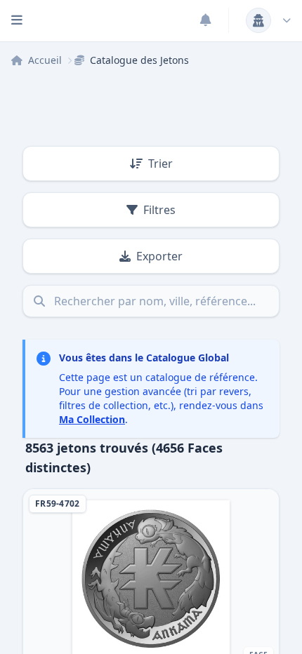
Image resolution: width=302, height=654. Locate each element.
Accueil (45, 60)
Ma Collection (92, 419)
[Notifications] (205, 20)
